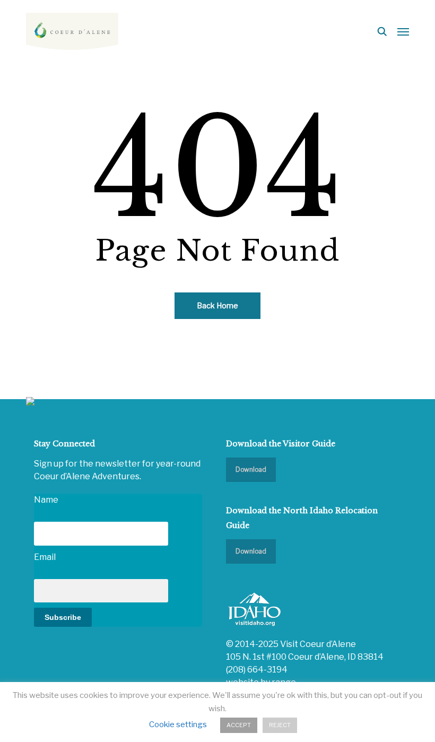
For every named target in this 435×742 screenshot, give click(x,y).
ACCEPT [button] (239, 725)
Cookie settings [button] (178, 724)
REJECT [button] (280, 725)
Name (46, 500)
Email (45, 557)
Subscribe (63, 617)
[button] (403, 31)
